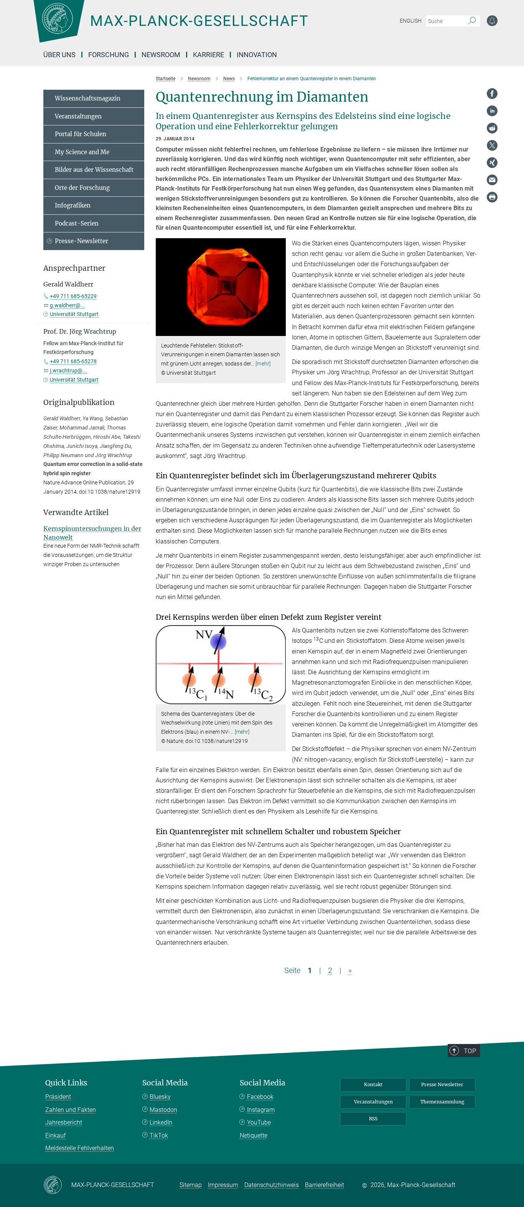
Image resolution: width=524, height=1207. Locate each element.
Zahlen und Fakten (70, 1109)
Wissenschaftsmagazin (87, 98)
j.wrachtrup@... (68, 370)
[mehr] (262, 364)
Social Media (165, 1083)
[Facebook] (492, 93)
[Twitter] (492, 145)
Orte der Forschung (82, 187)
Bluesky (160, 1096)
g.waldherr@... (67, 305)
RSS (373, 1118)
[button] (279, 330)
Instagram (261, 1109)
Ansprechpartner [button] (74, 268)
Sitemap (191, 1185)
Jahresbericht (63, 1122)
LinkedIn (161, 1122)
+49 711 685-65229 (73, 296)
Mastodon (163, 1109)
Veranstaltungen (78, 116)
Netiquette (253, 1135)
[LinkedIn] (492, 111)
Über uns (59, 55)
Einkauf (55, 1135)
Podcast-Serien (77, 223)
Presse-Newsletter (81, 241)
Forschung (108, 55)
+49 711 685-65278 (73, 361)
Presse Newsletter (442, 1084)
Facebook (260, 1096)
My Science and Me (82, 152)
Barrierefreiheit (324, 1185)
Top (470, 1051)
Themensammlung (442, 1102)
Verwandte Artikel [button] (76, 512)
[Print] (492, 197)
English (411, 21)
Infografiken (73, 205)
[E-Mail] (492, 180)
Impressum (223, 1185)
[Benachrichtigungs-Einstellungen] (492, 20)
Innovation (257, 55)
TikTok (159, 1135)
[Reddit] (492, 128)
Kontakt (373, 1084)
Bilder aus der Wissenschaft (94, 169)
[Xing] (492, 162)
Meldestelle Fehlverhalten (79, 1148)
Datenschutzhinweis (271, 1185)
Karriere (208, 55)
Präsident (58, 1096)
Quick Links (66, 1083)
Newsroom (161, 55)
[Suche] (472, 21)
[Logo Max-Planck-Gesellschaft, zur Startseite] (170, 27)
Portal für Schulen (80, 134)
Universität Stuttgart (74, 314)
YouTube (259, 1122)
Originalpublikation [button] (79, 402)
